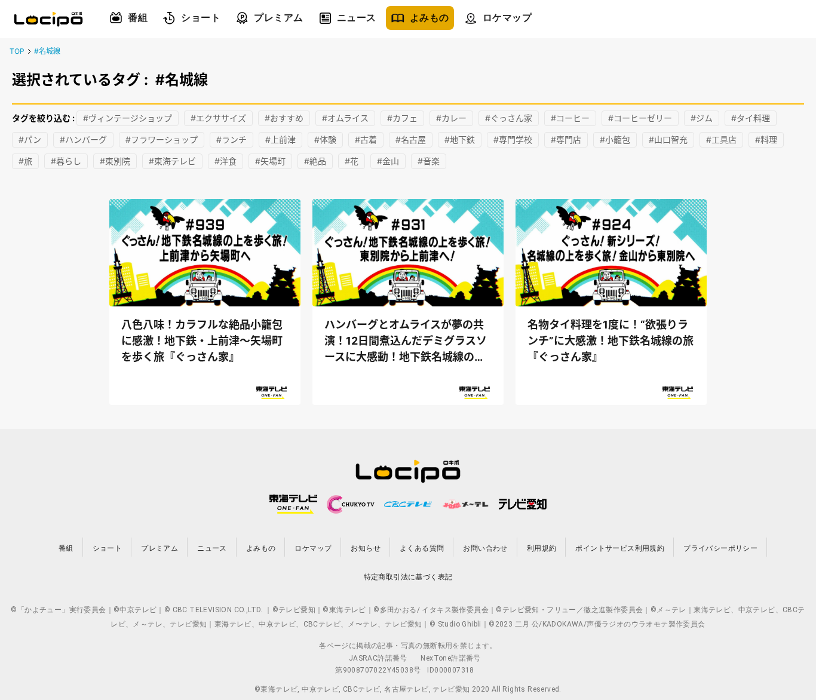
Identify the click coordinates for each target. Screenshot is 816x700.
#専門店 (566, 139)
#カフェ (402, 118)
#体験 (325, 139)
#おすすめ (284, 118)
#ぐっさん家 (508, 118)
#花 (351, 161)
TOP (17, 51)
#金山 (388, 161)
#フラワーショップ (161, 139)
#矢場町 (270, 161)
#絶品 (315, 161)
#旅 (25, 161)
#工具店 (721, 139)
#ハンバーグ (83, 139)
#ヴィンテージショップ (127, 118)
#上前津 (280, 139)
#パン (30, 139)
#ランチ (231, 139)
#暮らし (66, 161)
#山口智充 (668, 139)
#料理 (766, 139)
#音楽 (429, 161)
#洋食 (225, 161)
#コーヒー (570, 118)
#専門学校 (512, 139)
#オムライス (345, 118)
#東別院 (115, 161)
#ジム (702, 118)
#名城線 (47, 51)
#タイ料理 (750, 118)
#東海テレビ (172, 161)
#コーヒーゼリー (640, 118)
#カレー (451, 118)
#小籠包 (615, 139)
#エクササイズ (218, 118)
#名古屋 (410, 139)
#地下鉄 (459, 139)
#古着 (366, 139)
